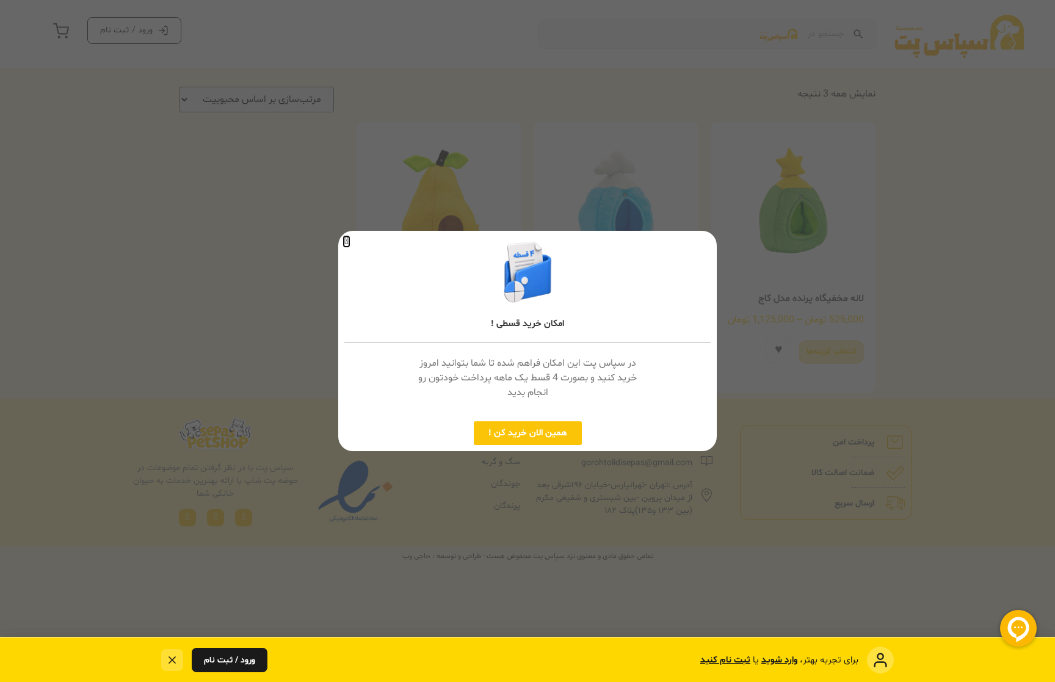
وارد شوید (779, 660)
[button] (346, 241)
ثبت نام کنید (725, 660)
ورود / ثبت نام (229, 660)
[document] (527, 341)
